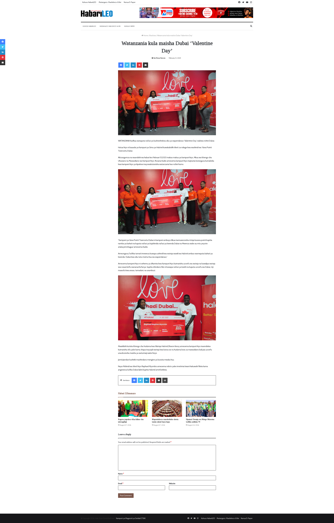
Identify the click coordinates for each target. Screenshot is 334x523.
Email (120, 483)
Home (145, 35)
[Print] (165, 380)
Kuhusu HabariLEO (89, 2)
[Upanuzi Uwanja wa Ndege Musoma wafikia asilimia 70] (201, 408)
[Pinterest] (139, 65)
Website (172, 483)
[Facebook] (121, 65)
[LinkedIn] (133, 65)
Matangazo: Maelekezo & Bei (110, 2)
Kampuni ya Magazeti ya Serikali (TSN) (130, 518)
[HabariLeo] (97, 13)
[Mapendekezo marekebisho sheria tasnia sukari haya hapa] (167, 408)
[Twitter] (127, 65)
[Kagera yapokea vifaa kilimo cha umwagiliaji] (133, 408)
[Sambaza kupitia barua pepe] (145, 65)
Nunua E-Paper (129, 2)
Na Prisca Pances (159, 58)
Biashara (153, 35)
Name (121, 474)
